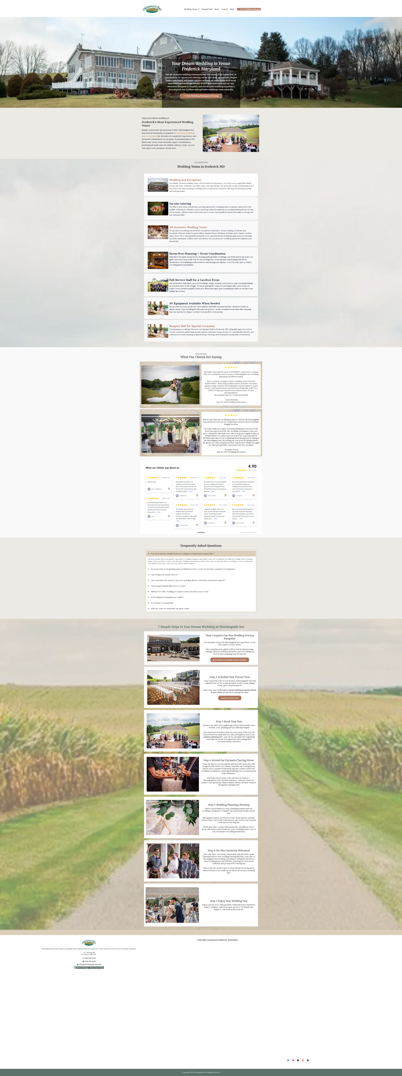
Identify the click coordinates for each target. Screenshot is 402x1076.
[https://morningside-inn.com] (88, 943)
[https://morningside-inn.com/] (152, 9)
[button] (198, 9)
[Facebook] (288, 1060)
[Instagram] (293, 1060)
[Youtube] (302, 1060)
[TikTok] (307, 1060)
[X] (298, 1060)
